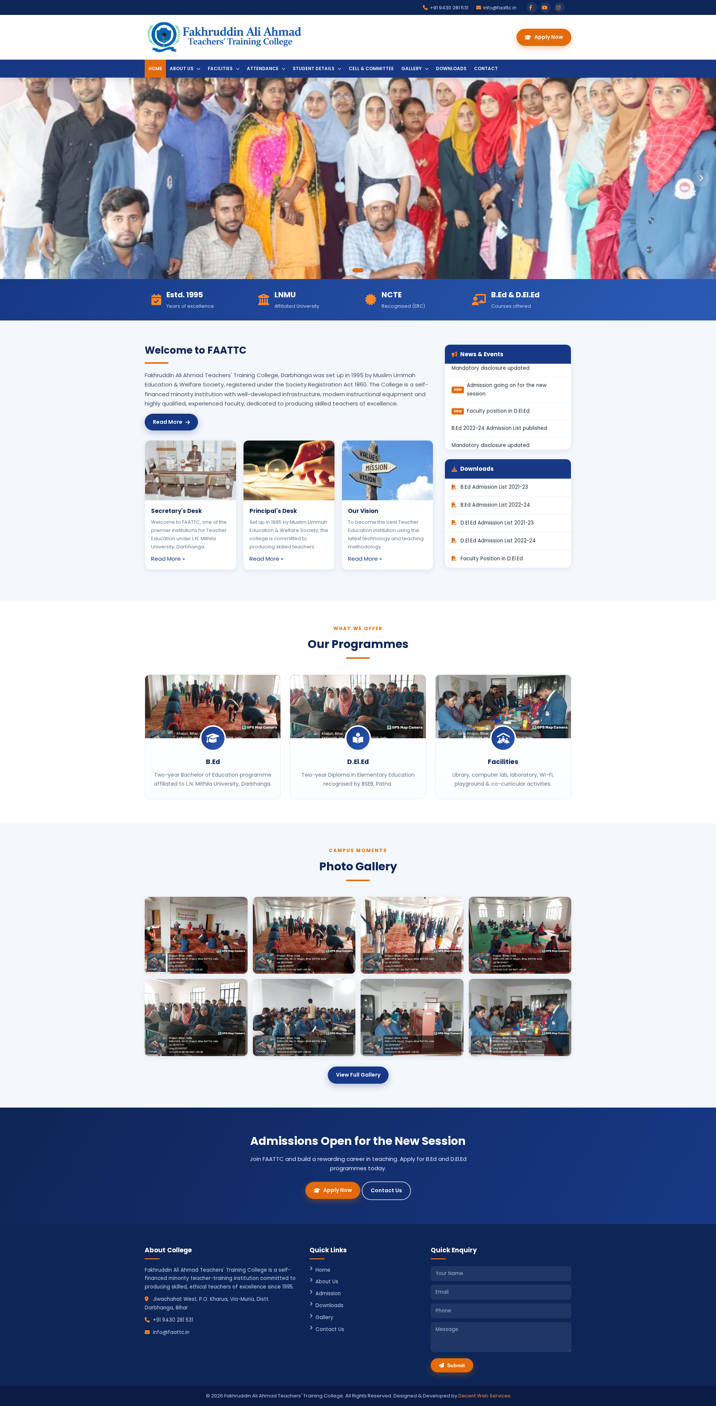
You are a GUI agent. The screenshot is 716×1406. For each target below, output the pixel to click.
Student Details (314, 68)
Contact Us (386, 1190)
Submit (456, 1365)
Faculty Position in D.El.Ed (492, 558)
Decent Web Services (484, 1395)
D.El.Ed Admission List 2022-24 (498, 540)
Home (155, 68)
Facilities (221, 68)
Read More (167, 422)
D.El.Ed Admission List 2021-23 (497, 522)
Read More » (168, 559)
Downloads (451, 68)
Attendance (263, 68)
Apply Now (548, 37)
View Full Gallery (358, 1074)
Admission (328, 1293)
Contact (486, 68)
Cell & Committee (371, 68)
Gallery (412, 68)
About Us (182, 68)
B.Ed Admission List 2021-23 (494, 487)
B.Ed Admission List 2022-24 (495, 504)
